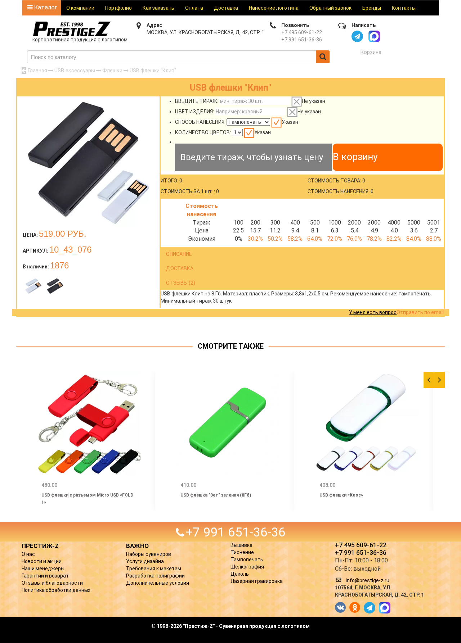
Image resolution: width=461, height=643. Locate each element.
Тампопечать (246, 559)
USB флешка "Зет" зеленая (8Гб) (215, 495)
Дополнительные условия (157, 583)
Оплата (194, 8)
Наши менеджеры (43, 568)
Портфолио (118, 8)
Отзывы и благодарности (52, 583)
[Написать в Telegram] (357, 36)
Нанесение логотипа (274, 8)
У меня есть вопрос (373, 312)
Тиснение (242, 552)
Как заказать (158, 8)
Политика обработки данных (56, 590)
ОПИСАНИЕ (179, 254)
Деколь (239, 574)
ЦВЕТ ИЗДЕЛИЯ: (194, 111)
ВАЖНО (137, 545)
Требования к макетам (153, 568)
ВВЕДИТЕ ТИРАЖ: (196, 101)
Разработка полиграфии (155, 576)
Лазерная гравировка (256, 581)
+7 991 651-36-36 (301, 39)
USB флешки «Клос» (341, 495)
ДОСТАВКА (179, 268)
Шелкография (247, 567)
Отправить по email (420, 312)
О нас (28, 554)
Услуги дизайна (145, 561)
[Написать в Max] (374, 36)
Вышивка (241, 545)
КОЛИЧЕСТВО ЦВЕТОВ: (203, 132)
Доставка (226, 8)
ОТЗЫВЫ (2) (180, 283)
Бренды (371, 8)
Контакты (404, 8)
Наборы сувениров (148, 554)
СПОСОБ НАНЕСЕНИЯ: (200, 122)
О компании (80, 8)
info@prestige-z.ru (367, 580)
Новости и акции (42, 561)
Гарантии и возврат (45, 576)
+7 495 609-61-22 (301, 32)
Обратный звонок (330, 8)
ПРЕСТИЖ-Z (40, 545)
